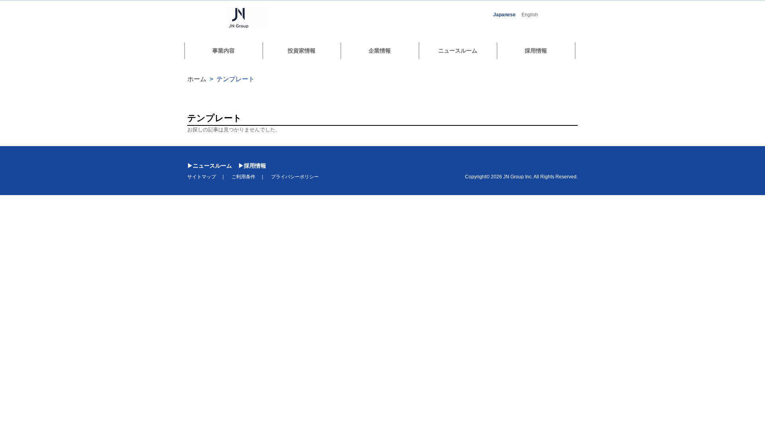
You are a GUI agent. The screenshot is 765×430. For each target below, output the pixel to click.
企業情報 (380, 50)
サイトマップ (201, 177)
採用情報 (536, 50)
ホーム (196, 79)
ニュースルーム (457, 50)
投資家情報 (302, 50)
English (530, 15)
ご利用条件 (243, 177)
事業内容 (223, 50)
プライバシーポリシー (295, 177)
